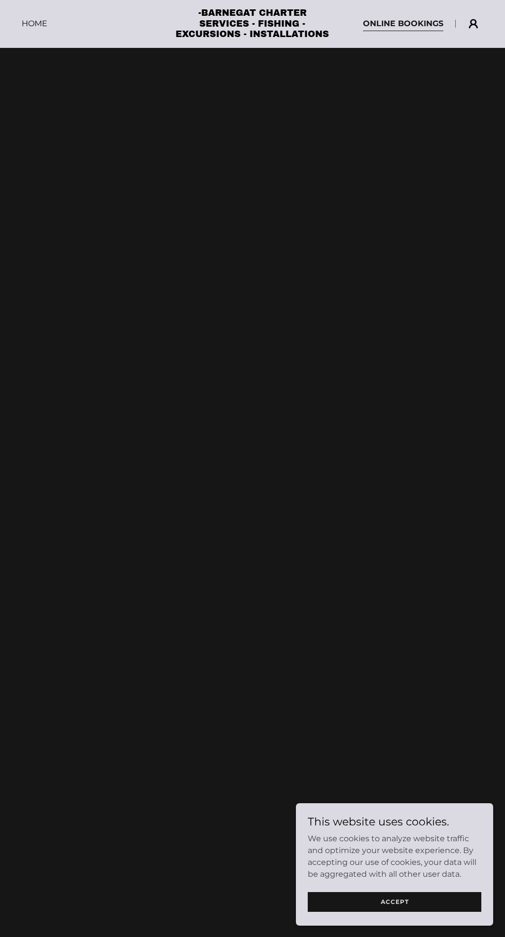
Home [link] (34, 23)
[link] (252, 34)
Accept (395, 901)
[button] (473, 24)
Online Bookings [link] (403, 23)
